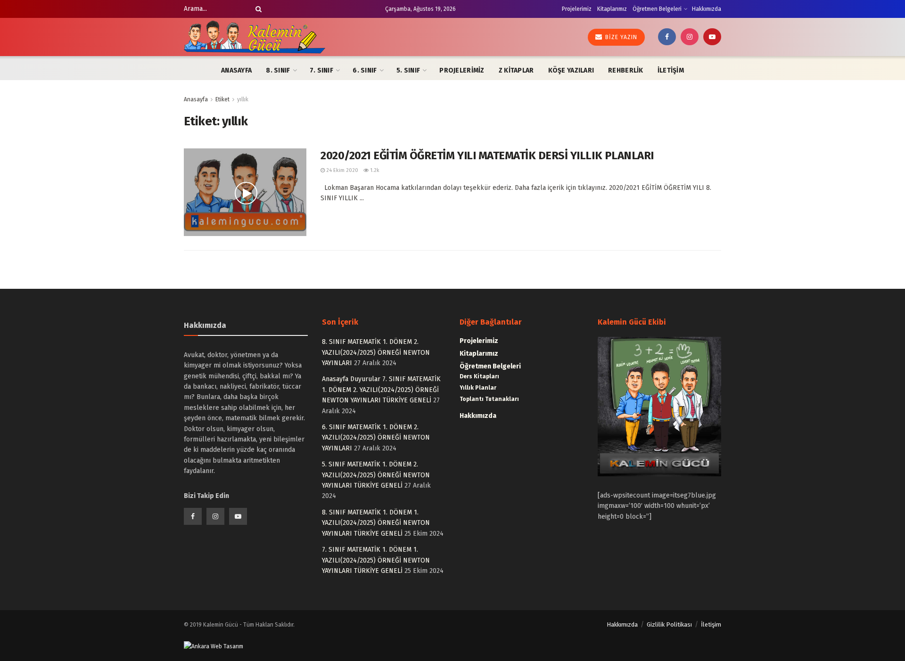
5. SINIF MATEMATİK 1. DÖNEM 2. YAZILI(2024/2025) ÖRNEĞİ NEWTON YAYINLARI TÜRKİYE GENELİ (376, 475)
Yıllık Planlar (478, 387)
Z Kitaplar (516, 70)
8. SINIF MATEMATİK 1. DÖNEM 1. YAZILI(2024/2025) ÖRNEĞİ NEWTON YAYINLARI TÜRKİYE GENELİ (376, 523)
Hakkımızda (706, 9)
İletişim (671, 70)
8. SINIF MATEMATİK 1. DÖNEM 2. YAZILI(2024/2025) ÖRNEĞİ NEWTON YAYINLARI (376, 352)
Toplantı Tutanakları (489, 399)
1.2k (374, 170)
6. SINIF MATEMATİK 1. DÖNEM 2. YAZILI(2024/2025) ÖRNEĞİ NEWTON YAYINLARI (376, 437)
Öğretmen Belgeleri (657, 9)
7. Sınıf (321, 70)
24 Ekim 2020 (341, 170)
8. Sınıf (278, 70)
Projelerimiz (577, 9)
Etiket (222, 99)
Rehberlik (625, 70)
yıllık (242, 99)
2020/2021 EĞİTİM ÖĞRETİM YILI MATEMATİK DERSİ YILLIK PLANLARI (487, 155)
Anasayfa (236, 70)
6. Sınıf (365, 70)
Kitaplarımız (612, 9)
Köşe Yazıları (571, 70)
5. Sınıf (408, 70)
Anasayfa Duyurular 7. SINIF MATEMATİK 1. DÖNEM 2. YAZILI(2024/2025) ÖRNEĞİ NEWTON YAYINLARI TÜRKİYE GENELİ (381, 389)
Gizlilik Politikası (669, 624)
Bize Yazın (620, 37)
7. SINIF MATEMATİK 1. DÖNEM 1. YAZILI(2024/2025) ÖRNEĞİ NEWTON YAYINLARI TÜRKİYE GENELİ (376, 560)
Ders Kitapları (479, 376)
